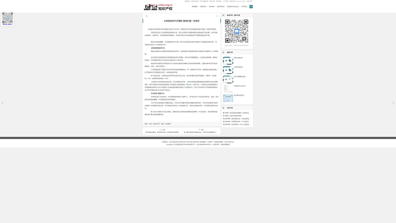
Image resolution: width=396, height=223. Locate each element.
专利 (190, 84)
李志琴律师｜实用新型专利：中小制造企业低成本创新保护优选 (243, 121)
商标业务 (203, 6)
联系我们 (219, 1)
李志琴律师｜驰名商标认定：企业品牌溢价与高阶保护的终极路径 (244, 118)
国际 (191, 29)
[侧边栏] (217, 16)
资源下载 (212, 1)
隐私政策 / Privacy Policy (238, 1)
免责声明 (249, 1)
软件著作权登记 (239, 95)
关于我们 (244, 6)
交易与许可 (156, 124)
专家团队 (187, 1)
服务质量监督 (225, 144)
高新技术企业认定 (233, 6)
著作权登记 (220, 6)
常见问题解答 (203, 1)
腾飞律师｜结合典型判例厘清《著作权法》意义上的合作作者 (242, 113)
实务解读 (168, 124)
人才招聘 (226, 1)
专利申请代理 (238, 67)
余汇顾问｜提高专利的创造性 (232, 116)
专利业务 (211, 6)
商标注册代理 (238, 58)
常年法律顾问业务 (240, 76)
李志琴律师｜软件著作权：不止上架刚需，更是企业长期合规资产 (244, 124)
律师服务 (195, 6)
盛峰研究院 (194, 1)
